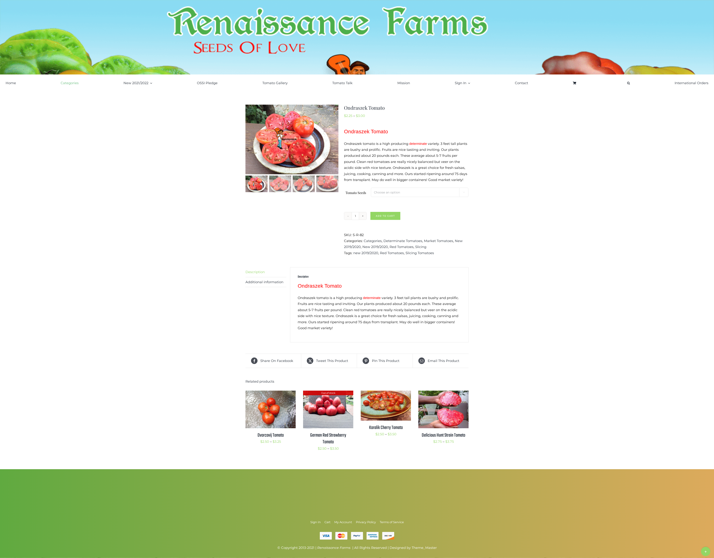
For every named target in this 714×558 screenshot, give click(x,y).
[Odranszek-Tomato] (291, 139)
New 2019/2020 (375, 247)
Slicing (420, 247)
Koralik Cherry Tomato (386, 427)
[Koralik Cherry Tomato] (386, 394)
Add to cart (385, 215)
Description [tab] (255, 272)
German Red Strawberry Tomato (328, 439)
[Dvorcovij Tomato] (270, 394)
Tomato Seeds (355, 192)
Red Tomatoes (402, 247)
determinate (418, 144)
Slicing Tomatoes (420, 253)
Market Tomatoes (438, 241)
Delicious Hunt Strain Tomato (443, 435)
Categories (373, 241)
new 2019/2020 (365, 253)
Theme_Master (424, 548)
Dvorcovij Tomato (271, 435)
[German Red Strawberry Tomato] (328, 394)
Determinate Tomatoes (402, 241)
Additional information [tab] (264, 282)
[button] (628, 83)
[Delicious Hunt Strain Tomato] (443, 394)
